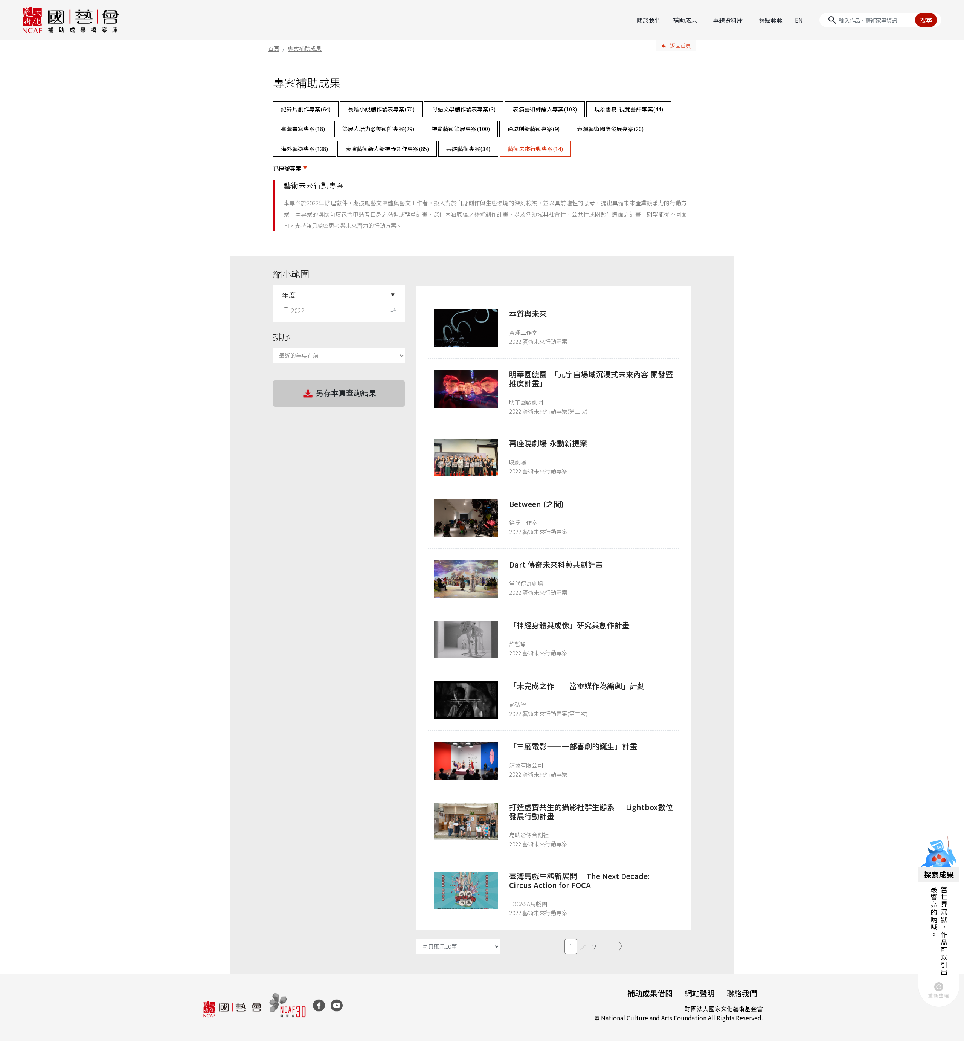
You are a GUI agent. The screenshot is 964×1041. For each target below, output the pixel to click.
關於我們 (649, 19)
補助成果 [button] (685, 19)
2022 (298, 310)
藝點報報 (771, 19)
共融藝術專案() (468, 149)
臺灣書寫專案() (303, 129)
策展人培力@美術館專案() (378, 129)
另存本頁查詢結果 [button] (346, 392)
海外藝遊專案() (304, 149)
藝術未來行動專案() (535, 149)
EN (799, 19)
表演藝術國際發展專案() (610, 129)
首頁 (273, 48)
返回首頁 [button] (680, 45)
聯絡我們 (742, 993)
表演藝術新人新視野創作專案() (387, 149)
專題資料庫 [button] (728, 19)
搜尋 (926, 19)
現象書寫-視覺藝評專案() (628, 109)
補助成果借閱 (650, 993)
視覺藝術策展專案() (461, 129)
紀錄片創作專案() (306, 109)
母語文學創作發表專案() (464, 109)
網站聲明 (700, 993)
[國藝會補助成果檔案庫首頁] (71, 20)
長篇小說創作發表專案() (381, 109)
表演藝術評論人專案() (545, 109)
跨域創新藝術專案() (533, 129)
